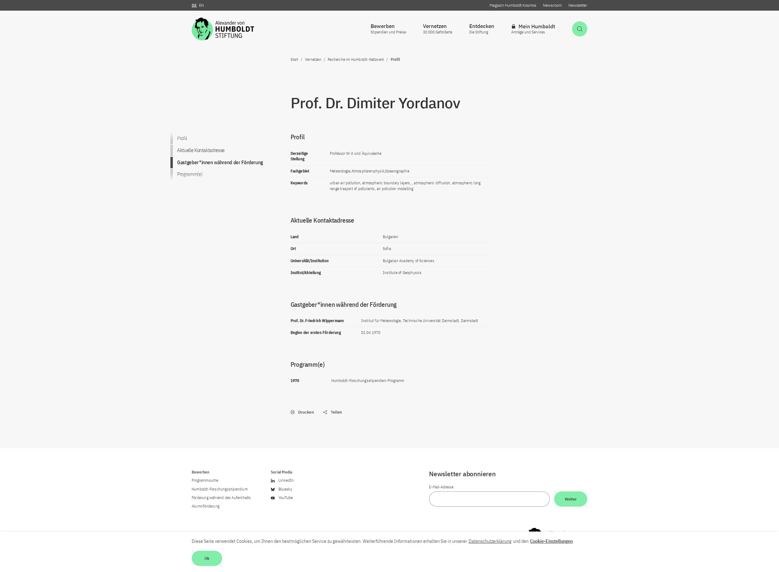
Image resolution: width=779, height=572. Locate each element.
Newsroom (552, 5)
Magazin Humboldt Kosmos (513, 5)
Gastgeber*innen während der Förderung (220, 162)
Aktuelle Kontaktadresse (201, 150)
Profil (182, 138)
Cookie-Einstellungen (551, 541)
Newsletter (577, 5)
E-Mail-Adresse (441, 487)
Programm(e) (189, 174)
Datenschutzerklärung (490, 541)
